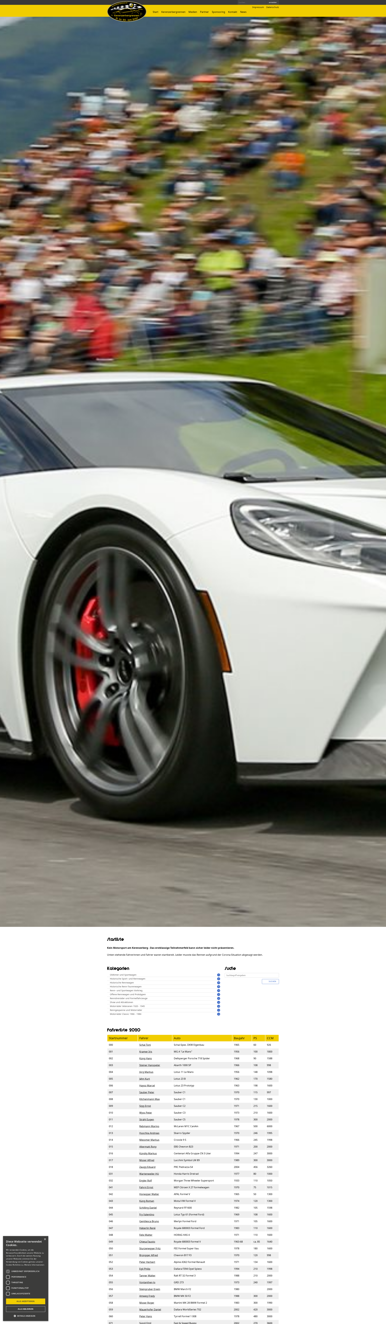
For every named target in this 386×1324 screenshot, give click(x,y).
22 (219, 998)
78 (219, 987)
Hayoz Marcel (147, 1085)
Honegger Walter (149, 1194)
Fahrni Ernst (146, 1187)
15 (219, 975)
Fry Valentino (146, 1214)
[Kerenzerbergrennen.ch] (127, 21)
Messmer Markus (149, 1139)
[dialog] (25, 1278)
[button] (25, 1316)
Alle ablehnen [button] (25, 1309)
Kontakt (232, 12)
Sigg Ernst (145, 1106)
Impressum (258, 7)
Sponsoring (218, 12)
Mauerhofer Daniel (150, 1309)
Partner (204, 12)
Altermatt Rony (148, 1146)
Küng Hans (145, 1058)
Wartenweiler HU (149, 1173)
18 (219, 1006)
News (243, 12)
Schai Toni (145, 1044)
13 (219, 1010)
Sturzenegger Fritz (150, 1248)
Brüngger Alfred (148, 1255)
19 (219, 994)
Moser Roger (146, 1302)
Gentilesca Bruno (149, 1221)
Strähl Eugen (146, 1119)
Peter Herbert (147, 1262)
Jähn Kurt (144, 1078)
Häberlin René (147, 1228)
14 (219, 990)
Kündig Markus (148, 1153)
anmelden (273, 2)
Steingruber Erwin (149, 1289)
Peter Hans (145, 1316)
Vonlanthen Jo (147, 1282)
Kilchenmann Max (149, 1099)
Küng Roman (146, 1201)
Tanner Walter (147, 1275)
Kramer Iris (145, 1051)
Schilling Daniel (148, 1207)
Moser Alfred (146, 1160)
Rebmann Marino (149, 1126)
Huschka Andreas (149, 1133)
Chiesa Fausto (147, 1241)
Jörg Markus (146, 1072)
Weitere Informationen (34, 1265)
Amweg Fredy (147, 1296)
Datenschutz (272, 7)
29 (219, 983)
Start (155, 12)
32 (219, 979)
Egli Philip (144, 1268)
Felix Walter (145, 1235)
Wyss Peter (145, 1112)
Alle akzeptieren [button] (26, 1301)
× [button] (45, 1239)
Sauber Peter (146, 1092)
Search (263, 2)
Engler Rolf (145, 1180)
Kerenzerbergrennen (173, 12)
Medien (192, 12)
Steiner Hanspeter (149, 1065)
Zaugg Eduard (147, 1167)
